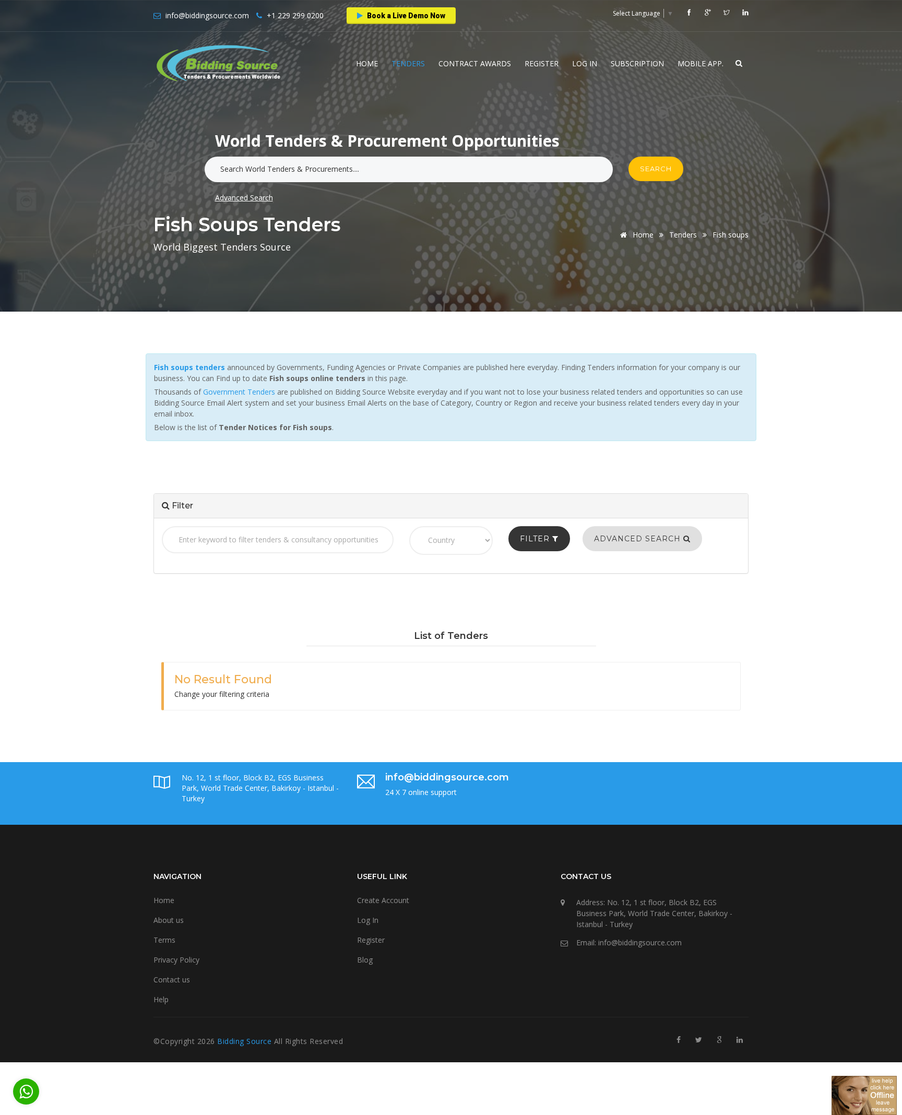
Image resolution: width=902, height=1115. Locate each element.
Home (367, 63)
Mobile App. (700, 63)
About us (168, 920)
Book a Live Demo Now (405, 15)
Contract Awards (474, 63)
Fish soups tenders (189, 367)
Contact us (171, 979)
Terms (164, 940)
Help (161, 999)
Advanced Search (244, 198)
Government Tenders (239, 392)
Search (656, 168)
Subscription (637, 63)
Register (542, 63)
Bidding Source (245, 1041)
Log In (584, 63)
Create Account (383, 900)
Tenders (408, 63)
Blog (365, 960)
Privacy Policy (176, 960)
